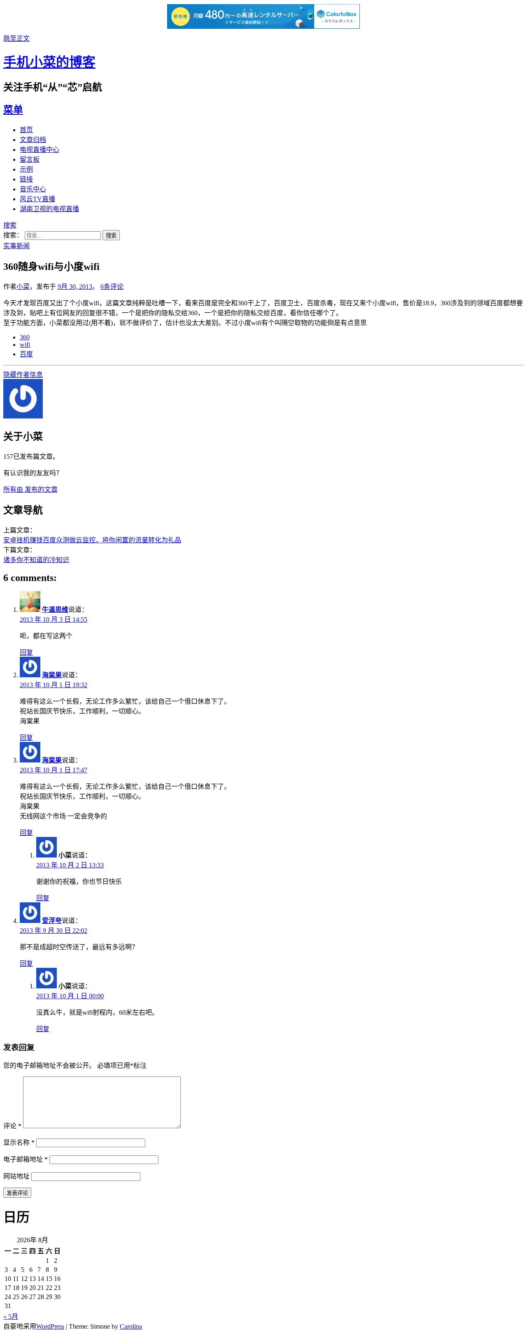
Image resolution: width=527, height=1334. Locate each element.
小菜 (23, 286)
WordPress (50, 1326)
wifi (25, 344)
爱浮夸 (52, 920)
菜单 (13, 110)
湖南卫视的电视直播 (49, 208)
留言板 (30, 159)
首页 (26, 129)
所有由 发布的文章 (30, 489)
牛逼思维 (55, 609)
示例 (26, 169)
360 (25, 337)
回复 (26, 652)
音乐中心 (33, 189)
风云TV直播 (37, 198)
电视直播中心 (39, 149)
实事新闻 (16, 245)
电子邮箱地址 (25, 1159)
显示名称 (19, 1142)
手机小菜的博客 (49, 62)
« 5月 (10, 1316)
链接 (26, 179)
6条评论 (112, 286)
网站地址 (16, 1176)
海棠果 (52, 675)
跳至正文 (16, 38)
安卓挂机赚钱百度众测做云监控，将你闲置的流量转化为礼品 (92, 540)
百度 (26, 354)
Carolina (131, 1326)
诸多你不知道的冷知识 (36, 559)
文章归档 (33, 139)
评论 (12, 1126)
